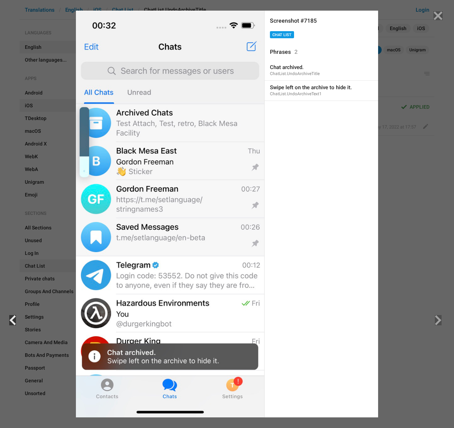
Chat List (282, 35)
